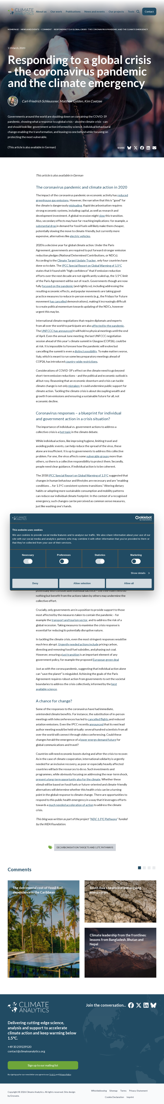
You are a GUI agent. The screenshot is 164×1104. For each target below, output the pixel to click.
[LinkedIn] (146, 1005)
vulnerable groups (97, 456)
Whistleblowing (99, 1090)
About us (41, 11)
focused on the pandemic (57, 286)
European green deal (106, 659)
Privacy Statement (138, 1090)
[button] (138, 11)
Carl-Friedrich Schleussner (40, 101)
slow (102, 215)
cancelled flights (98, 719)
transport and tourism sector (69, 620)
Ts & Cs (52, 1074)
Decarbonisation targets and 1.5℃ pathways (85, 847)
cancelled (61, 301)
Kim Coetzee (93, 101)
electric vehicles (80, 236)
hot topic (65, 432)
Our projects (116, 11)
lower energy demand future (98, 739)
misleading (75, 205)
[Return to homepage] (21, 11)
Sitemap (113, 1090)
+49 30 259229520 (19, 1046)
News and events (94, 11)
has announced (57, 331)
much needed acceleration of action (71, 805)
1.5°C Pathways (103, 819)
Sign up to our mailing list (43, 1065)
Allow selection (82, 583)
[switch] (64, 561)
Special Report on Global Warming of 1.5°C (92, 265)
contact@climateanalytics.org (26, 1051)
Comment (46, 29)
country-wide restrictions (81, 361)
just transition (70, 654)
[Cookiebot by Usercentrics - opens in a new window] (138, 518)
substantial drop (46, 226)
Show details (138, 573)
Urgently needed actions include (78, 644)
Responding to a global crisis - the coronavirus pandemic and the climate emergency (101, 29)
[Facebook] (131, 1005)
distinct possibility (85, 351)
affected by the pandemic (108, 325)
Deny (35, 583)
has (52, 301)
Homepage (13, 29)
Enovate (15, 1095)
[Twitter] (139, 1005)
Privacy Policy (65, 1074)
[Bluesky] (153, 1005)
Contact (149, 11)
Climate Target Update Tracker (76, 260)
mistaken (73, 386)
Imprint (130, 1097)
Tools (131, 11)
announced (96, 724)
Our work (56, 11)
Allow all (129, 583)
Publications (73, 11)
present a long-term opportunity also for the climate (68, 779)
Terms (123, 1090)
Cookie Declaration (114, 1097)
